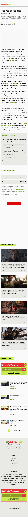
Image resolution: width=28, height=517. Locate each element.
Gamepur (21, 474)
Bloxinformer (21, 482)
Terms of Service (11, 373)
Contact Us (14, 460)
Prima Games (16, 476)
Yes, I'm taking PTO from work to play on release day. (14, 146)
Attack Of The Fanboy (6, 476)
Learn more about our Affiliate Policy (18, 189)
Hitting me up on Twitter (9, 83)
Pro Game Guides (7, 474)
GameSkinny (5, 480)
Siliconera (23, 476)
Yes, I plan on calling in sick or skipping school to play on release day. (13, 150)
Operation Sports (13, 480)
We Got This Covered (8, 478)
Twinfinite (15, 474)
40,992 (16, 430)
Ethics (14, 458)
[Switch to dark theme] (24, 5)
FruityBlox (14, 482)
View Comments (14, 203)
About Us (14, 455)
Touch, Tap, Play (7, 482)
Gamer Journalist (19, 478)
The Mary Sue (21, 480)
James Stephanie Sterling (9, 23)
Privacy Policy (17, 373)
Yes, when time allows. (9, 154)
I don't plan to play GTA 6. (10, 157)
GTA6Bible (13, 484)
